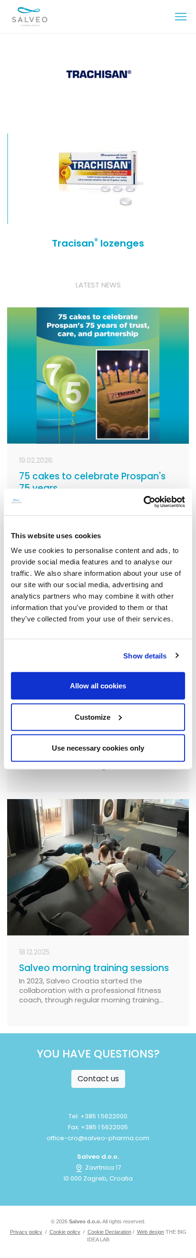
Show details (145, 655)
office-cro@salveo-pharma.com (98, 1138)
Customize (92, 717)
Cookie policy (64, 1232)
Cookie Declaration (109, 1232)
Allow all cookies (98, 686)
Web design (150, 1232)
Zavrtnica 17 (102, 1167)
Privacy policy (26, 1232)
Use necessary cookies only (98, 748)
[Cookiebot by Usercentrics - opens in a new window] (143, 502)
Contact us (98, 1078)
